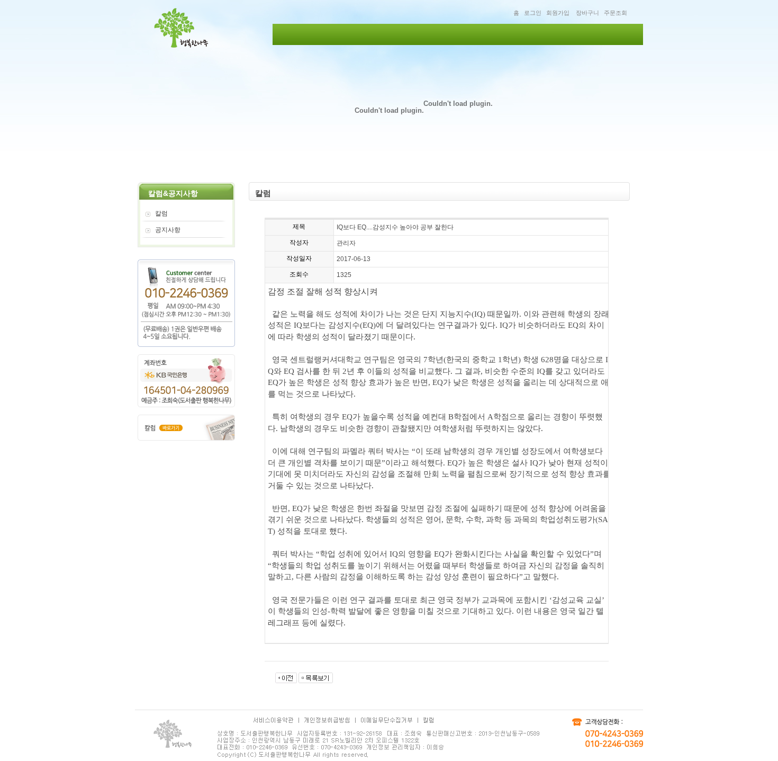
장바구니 (587, 13)
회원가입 (557, 13)
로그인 (532, 13)
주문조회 (615, 13)
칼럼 (161, 213)
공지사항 (167, 230)
